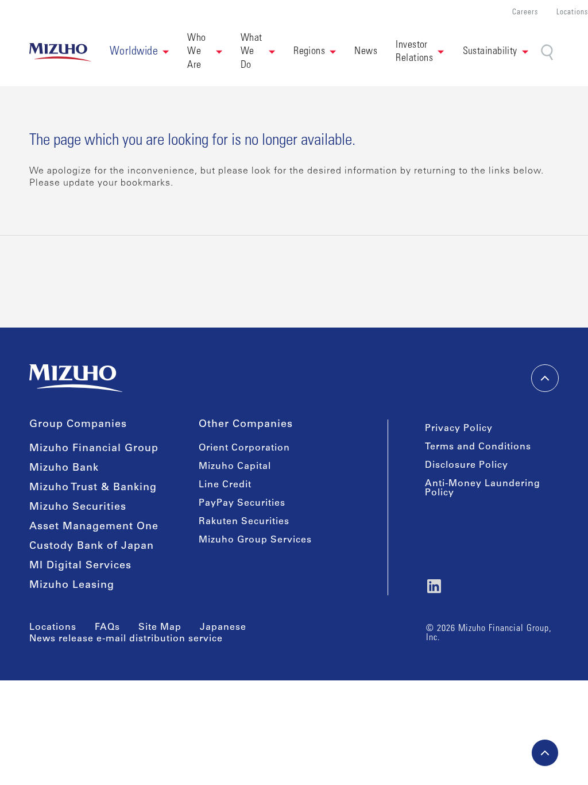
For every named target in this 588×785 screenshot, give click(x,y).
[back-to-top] (545, 753)
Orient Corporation (244, 448)
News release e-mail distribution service (126, 639)
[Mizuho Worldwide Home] (60, 52)
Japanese (223, 627)
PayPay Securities (242, 503)
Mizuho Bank (64, 468)
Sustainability (490, 52)
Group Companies (78, 425)
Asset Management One (93, 527)
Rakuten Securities (244, 521)
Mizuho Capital (235, 466)
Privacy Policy (459, 428)
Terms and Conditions (478, 447)
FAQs (107, 627)
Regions (309, 52)
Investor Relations (414, 52)
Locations (572, 13)
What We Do (252, 52)
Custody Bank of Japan (91, 546)
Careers (525, 13)
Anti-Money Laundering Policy (482, 488)
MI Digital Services (80, 566)
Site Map (159, 627)
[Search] (548, 53)
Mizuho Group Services (255, 540)
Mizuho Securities (77, 507)
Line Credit (225, 485)
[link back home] (75, 378)
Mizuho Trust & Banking (93, 488)
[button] (139, 52)
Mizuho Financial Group (93, 449)
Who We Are (197, 52)
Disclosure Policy (466, 465)
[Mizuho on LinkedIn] (434, 586)
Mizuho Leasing (71, 585)
